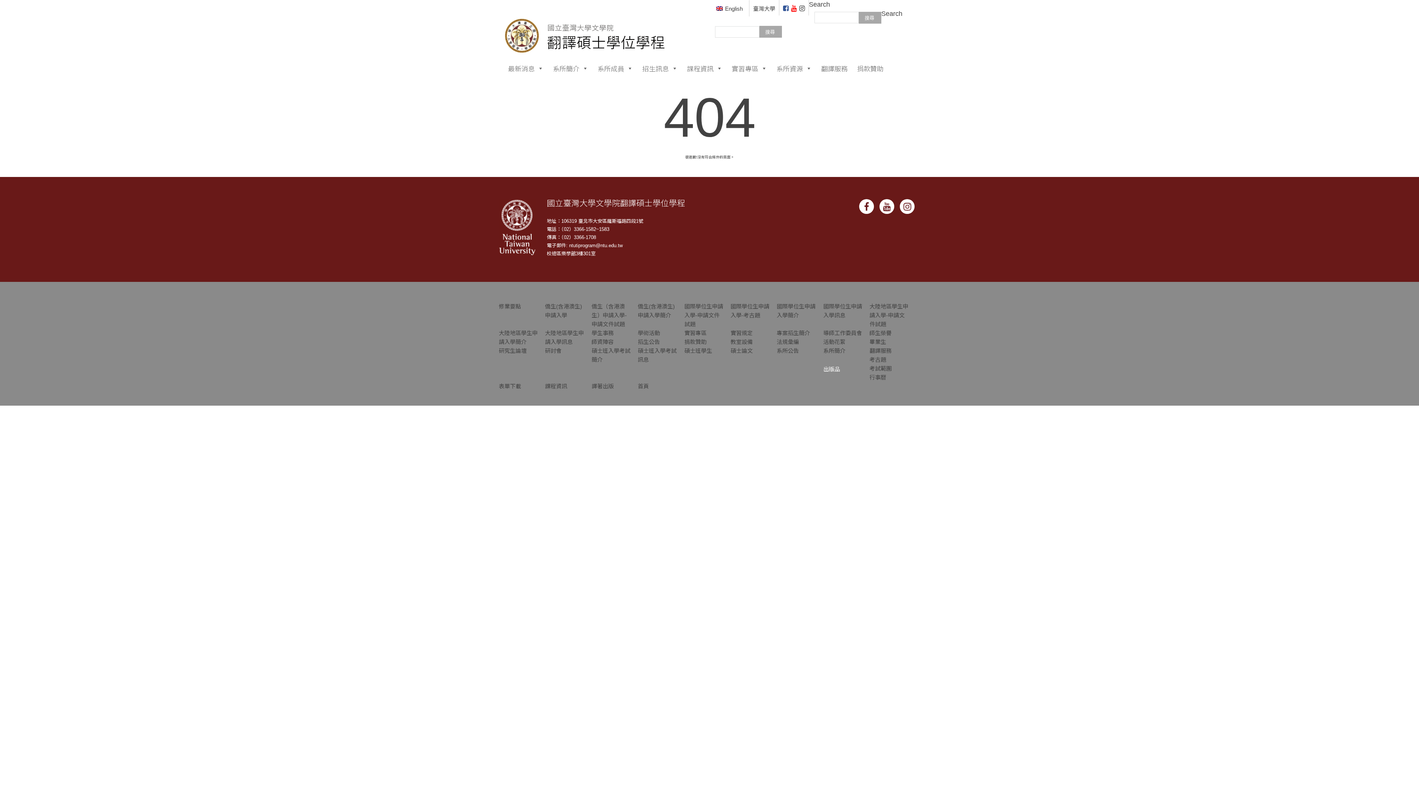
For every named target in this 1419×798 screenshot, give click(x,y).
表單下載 (510, 386)
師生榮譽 (881, 333)
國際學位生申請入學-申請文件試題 (703, 315)
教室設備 (742, 342)
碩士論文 (742, 351)
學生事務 (603, 333)
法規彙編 (788, 342)
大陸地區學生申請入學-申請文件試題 (889, 315)
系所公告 (788, 351)
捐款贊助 (870, 68)
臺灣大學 (764, 9)
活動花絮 (834, 342)
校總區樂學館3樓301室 (571, 253)
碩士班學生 (698, 351)
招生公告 (649, 342)
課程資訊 (700, 68)
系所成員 (611, 68)
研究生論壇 (513, 351)
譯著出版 (603, 386)
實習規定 (742, 333)
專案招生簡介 (793, 333)
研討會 (553, 351)
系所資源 (789, 68)
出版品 (831, 369)
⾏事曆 (878, 377)
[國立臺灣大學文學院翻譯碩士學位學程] (585, 26)
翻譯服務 (834, 68)
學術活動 (649, 333)
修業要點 (510, 306)
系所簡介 (566, 68)
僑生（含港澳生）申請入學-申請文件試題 (609, 315)
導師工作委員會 (842, 333)
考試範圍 (881, 368)
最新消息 (521, 68)
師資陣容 (603, 342)
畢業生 (878, 342)
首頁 (643, 386)
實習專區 (745, 68)
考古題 (878, 360)
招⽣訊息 (655, 68)
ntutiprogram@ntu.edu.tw (596, 245)
